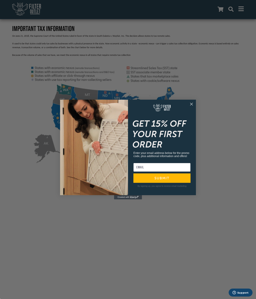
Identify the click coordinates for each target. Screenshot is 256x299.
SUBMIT (161, 178)
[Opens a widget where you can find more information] (240, 293)
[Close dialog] (191, 104)
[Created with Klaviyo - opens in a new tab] (128, 197)
